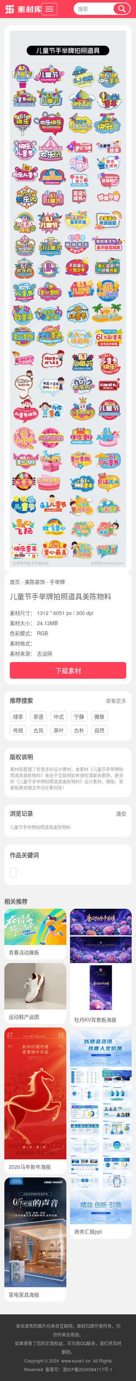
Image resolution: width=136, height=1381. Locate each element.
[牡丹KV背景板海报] (101, 912)
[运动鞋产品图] (35, 966)
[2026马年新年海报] (35, 1031)
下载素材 (68, 670)
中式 (59, 716)
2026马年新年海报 (30, 1166)
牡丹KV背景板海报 (95, 1019)
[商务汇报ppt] (101, 1034)
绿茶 (18, 716)
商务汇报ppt (88, 1231)
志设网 (44, 653)
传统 (18, 730)
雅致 (99, 716)
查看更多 (116, 700)
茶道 (38, 716)
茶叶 (59, 730)
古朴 (79, 730)
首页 (15, 581)
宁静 (79, 716)
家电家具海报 (24, 1294)
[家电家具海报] (35, 1181)
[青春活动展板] (35, 912)
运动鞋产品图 (24, 1016)
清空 (121, 813)
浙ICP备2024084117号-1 (87, 1369)
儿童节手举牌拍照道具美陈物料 (40, 827)
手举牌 (57, 581)
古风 (38, 730)
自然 (99, 730)
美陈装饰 (35, 581)
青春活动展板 (24, 952)
